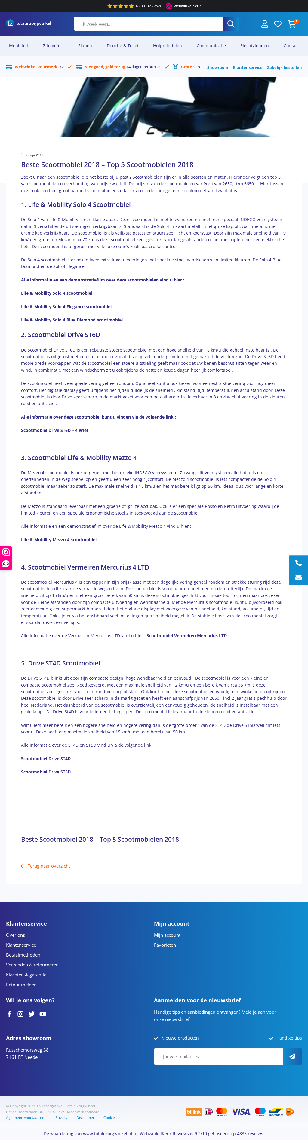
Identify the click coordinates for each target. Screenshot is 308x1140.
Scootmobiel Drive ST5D (46, 772)
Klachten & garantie (26, 975)
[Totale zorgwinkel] (28, 23)
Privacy (61, 1117)
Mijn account (167, 935)
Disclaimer (85, 1117)
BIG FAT (45, 1111)
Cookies (110, 1117)
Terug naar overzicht (49, 866)
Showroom (217, 67)
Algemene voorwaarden (26, 1117)
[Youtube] (42, 1013)
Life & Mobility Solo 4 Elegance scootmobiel (66, 306)
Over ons (15, 935)
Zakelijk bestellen (284, 67)
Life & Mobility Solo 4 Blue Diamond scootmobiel (72, 320)
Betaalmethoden (23, 955)
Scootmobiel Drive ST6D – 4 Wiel (54, 430)
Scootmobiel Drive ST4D (46, 758)
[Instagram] (20, 1013)
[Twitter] (31, 1013)
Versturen (292, 1056)
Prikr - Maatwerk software (78, 1111)
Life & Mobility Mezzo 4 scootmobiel (59, 539)
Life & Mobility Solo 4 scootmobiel (56, 293)
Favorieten (165, 945)
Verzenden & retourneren (32, 965)
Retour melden (21, 985)
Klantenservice (248, 67)
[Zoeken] (231, 24)
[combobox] (148, 24)
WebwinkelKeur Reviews (164, 1133)
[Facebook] (9, 1013)
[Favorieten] (278, 23)
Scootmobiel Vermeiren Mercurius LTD (187, 635)
